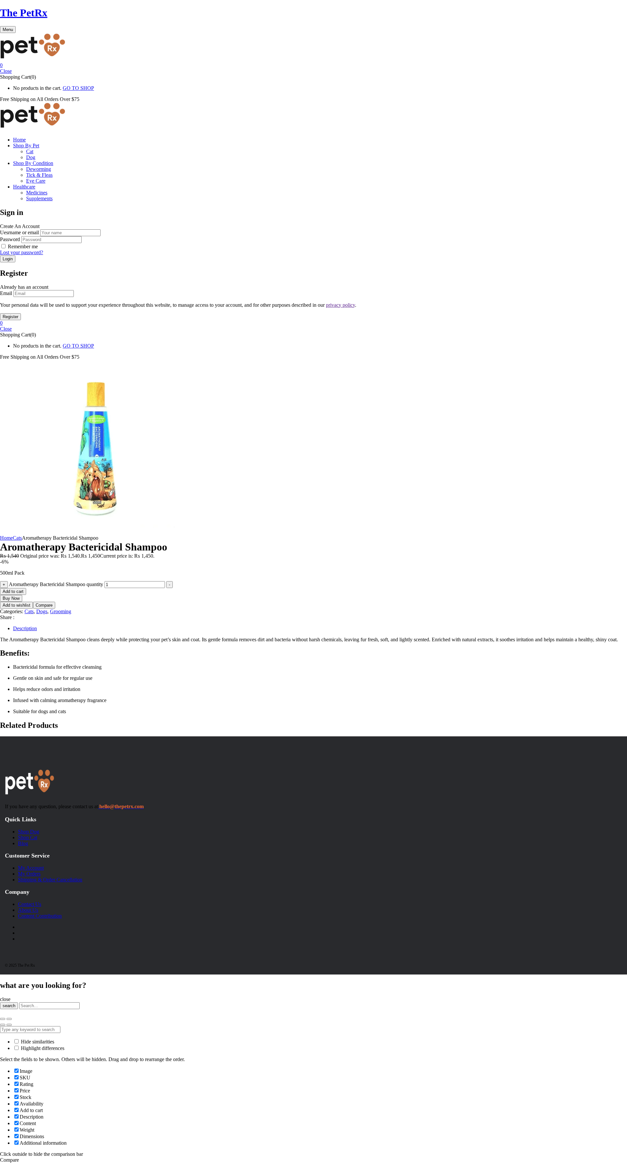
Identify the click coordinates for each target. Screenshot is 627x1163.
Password (10, 239)
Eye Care (35, 181)
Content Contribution (40, 916)
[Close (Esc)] (2, 1019)
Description (25, 628)
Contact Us (29, 904)
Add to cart (13, 591)
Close (6, 71)
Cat (29, 151)
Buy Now (11, 598)
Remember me (23, 246)
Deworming (38, 169)
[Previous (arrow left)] (2, 1025)
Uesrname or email (19, 232)
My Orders (29, 873)
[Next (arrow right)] (9, 1025)
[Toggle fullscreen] (9, 1019)
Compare (44, 605)
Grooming (60, 611)
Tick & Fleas (39, 175)
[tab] (320, 628)
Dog (30, 157)
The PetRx (23, 13)
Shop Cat (27, 837)
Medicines (36, 192)
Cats (17, 538)
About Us (28, 910)
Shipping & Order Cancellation (50, 879)
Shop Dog (28, 831)
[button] (313, 65)
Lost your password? (21, 252)
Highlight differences (42, 1048)
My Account (31, 868)
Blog (23, 843)
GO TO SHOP (78, 88)
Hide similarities (37, 1041)
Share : (7, 617)
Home (6, 538)
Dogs (41, 611)
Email (6, 293)
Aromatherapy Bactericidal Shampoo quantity (56, 584)
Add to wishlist (16, 605)
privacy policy (340, 305)
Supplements (39, 198)
